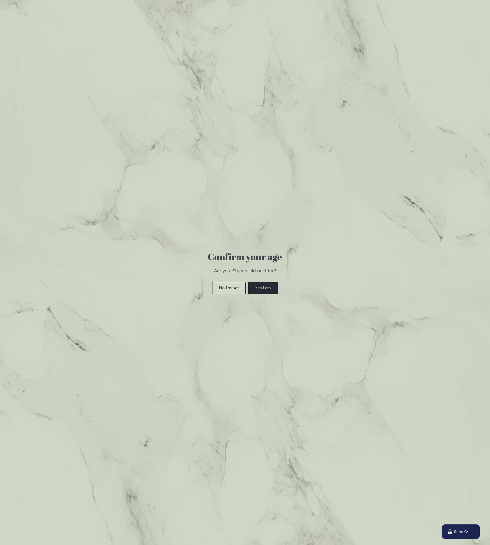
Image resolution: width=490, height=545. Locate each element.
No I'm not (229, 287)
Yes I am (263, 287)
